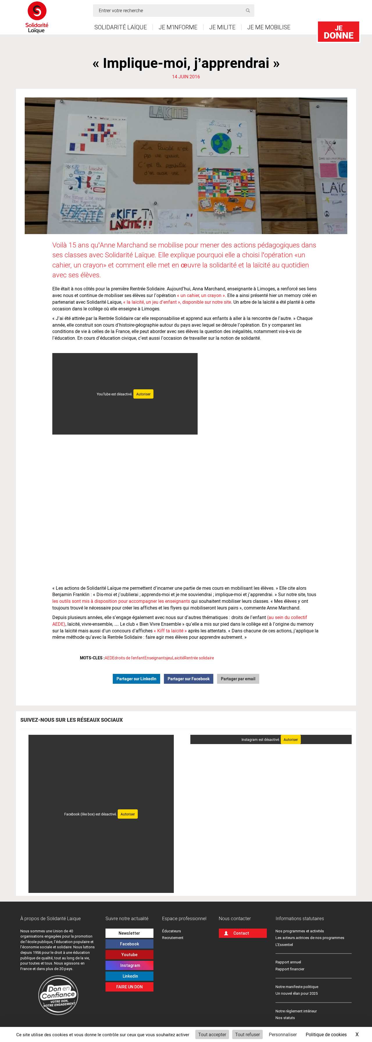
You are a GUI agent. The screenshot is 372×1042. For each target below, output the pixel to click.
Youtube (129, 954)
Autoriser (143, 394)
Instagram (129, 965)
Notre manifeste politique (297, 987)
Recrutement (172, 938)
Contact (241, 933)
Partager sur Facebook (189, 678)
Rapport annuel (288, 962)
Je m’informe (178, 27)
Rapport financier (290, 969)
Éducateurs (171, 931)
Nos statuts (285, 1018)
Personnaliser (283, 1034)
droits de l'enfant (129, 658)
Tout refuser (247, 1034)
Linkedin (129, 976)
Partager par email (238, 678)
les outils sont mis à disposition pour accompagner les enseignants (121, 601)
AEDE (110, 658)
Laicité (178, 658)
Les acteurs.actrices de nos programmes (310, 938)
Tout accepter (212, 1034)
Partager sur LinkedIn (136, 678)
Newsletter (129, 933)
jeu (169, 658)
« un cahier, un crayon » (200, 295)
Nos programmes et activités (300, 931)
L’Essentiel (284, 944)
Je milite (222, 27)
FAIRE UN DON (129, 987)
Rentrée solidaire (199, 658)
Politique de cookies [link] (326, 1034)
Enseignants (155, 658)
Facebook (129, 944)
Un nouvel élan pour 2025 (297, 993)
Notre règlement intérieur (297, 1011)
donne (338, 32)
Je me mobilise (268, 27)
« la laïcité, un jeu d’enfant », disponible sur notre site (176, 302)
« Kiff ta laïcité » (170, 630)
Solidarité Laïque (120, 27)
